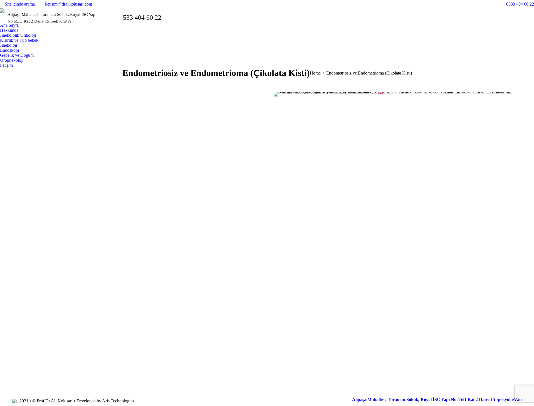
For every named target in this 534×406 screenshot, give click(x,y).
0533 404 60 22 (520, 4)
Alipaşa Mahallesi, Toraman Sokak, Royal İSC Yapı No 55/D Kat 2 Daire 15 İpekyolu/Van (437, 399)
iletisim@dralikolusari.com (68, 4)
